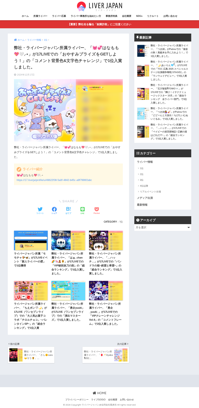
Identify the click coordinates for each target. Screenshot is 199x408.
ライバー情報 (145, 161)
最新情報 (142, 204)
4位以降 (144, 185)
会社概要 (126, 16)
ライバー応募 (59, 16)
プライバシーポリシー (77, 399)
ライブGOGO (98, 399)
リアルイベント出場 (150, 191)
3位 (141, 180)
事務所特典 (111, 16)
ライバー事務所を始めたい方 (86, 16)
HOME (101, 393)
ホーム (25, 16)
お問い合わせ (170, 16)
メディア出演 (145, 197)
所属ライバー (40, 16)
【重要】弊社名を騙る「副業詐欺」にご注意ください (99, 24)
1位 (121, 221)
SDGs (139, 16)
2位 (141, 174)
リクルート (153, 16)
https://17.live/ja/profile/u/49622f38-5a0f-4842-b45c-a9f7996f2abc (54, 180)
